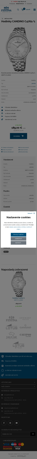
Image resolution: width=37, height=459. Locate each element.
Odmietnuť (18, 238)
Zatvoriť (30, 213)
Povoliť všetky (18, 234)
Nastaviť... (18, 243)
